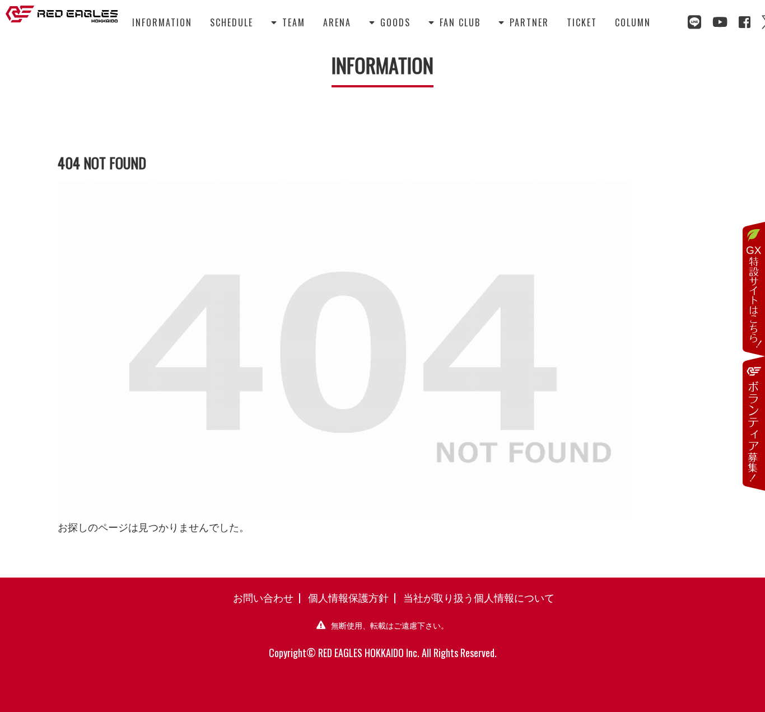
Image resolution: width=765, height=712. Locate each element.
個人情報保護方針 (348, 597)
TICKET (582, 22)
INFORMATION (162, 22)
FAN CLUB (454, 22)
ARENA (337, 22)
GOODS (390, 22)
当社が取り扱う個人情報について (478, 597)
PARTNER (523, 22)
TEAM (288, 22)
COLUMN (633, 22)
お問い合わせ (263, 597)
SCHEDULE (231, 22)
